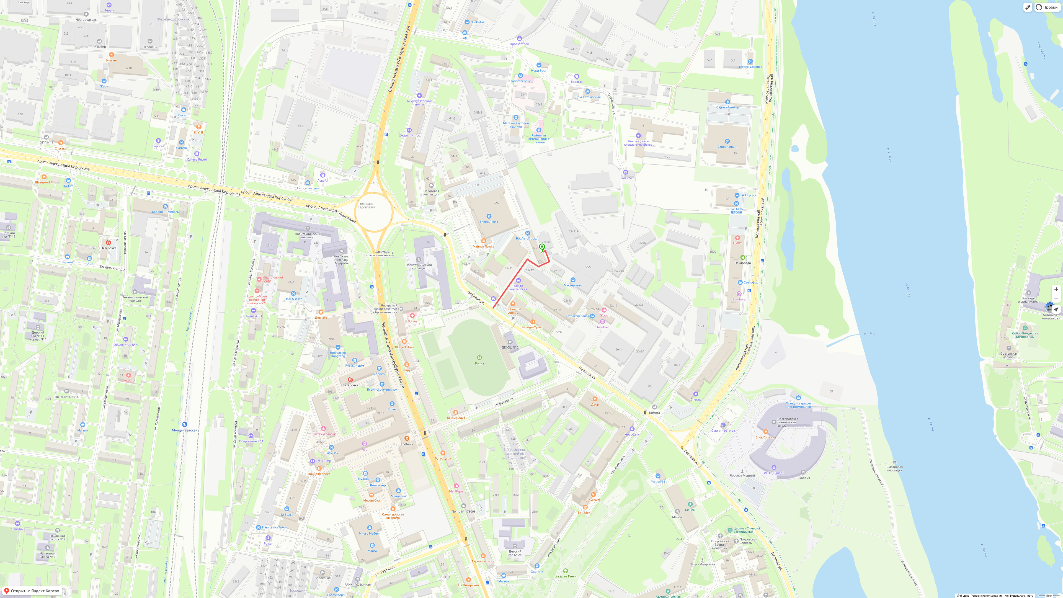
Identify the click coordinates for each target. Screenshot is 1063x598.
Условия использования (986, 595)
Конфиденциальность (1019, 595)
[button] (1027, 7)
